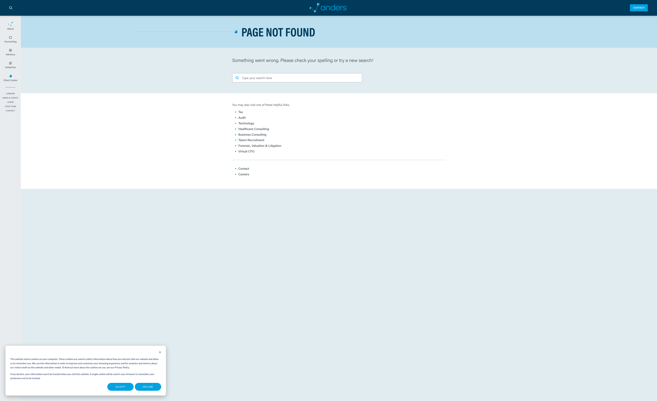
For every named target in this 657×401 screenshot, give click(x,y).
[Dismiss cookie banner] (160, 353)
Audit (242, 117)
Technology (246, 123)
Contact (639, 7)
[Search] (10, 7)
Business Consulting (252, 134)
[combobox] (297, 77)
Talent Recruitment (251, 140)
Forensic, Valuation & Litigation (259, 146)
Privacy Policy (122, 367)
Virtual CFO (246, 151)
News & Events (10, 98)
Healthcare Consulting (253, 129)
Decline (148, 386)
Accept (120, 386)
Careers (10, 94)
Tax (240, 112)
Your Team (10, 107)
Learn (10, 102)
